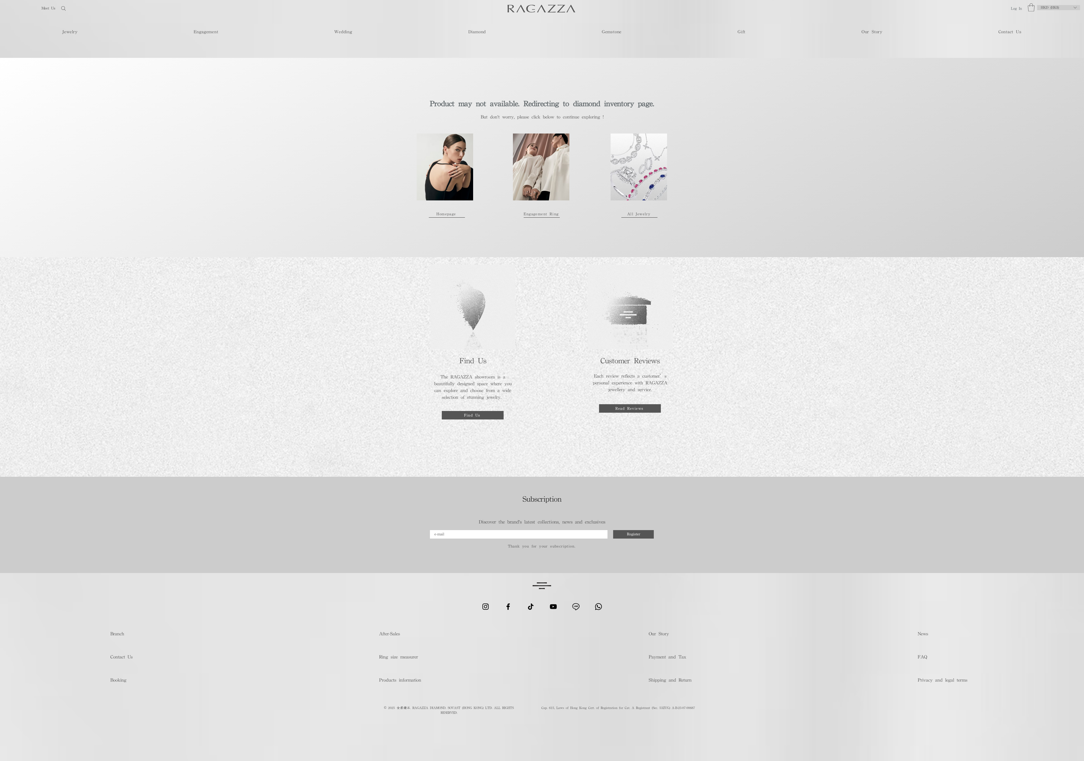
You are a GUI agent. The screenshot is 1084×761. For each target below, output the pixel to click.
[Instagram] (485, 606)
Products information (400, 679)
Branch (117, 633)
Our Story (659, 633)
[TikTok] (530, 606)
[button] (1031, 7)
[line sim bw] (576, 606)
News (923, 633)
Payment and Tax (667, 656)
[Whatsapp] (598, 606)
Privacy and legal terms (942, 679)
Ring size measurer (398, 656)
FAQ (922, 656)
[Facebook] (508, 606)
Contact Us (121, 656)
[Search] (81, 8)
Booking (118, 679)
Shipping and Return (669, 679)
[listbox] (1058, 7)
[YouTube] (553, 606)
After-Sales (389, 633)
